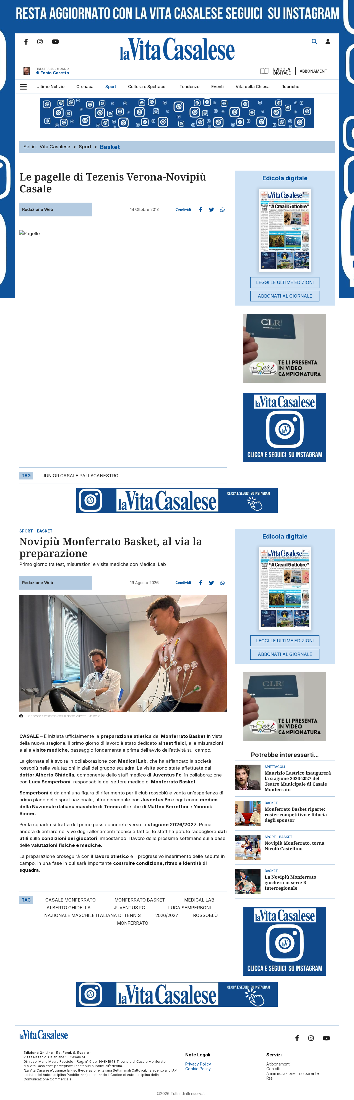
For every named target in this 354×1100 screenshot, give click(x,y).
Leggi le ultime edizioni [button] (285, 282)
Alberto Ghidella (68, 907)
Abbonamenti (314, 71)
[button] (328, 43)
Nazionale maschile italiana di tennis (92, 915)
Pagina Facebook (26, 42)
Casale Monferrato (70, 900)
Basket (110, 146)
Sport (85, 146)
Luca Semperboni (189, 907)
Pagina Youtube (55, 42)
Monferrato (132, 923)
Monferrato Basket (139, 900)
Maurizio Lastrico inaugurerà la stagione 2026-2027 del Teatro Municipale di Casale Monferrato (298, 781)
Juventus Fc (129, 907)
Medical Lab (199, 900)
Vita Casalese (55, 146)
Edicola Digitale (282, 71)
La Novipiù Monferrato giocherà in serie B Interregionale (290, 882)
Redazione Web (37, 209)
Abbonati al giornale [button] (285, 296)
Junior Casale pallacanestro (80, 475)
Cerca (314, 42)
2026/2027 (166, 915)
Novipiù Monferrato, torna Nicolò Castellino (294, 846)
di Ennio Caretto (52, 72)
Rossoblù (205, 915)
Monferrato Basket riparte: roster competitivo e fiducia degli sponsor (296, 814)
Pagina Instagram (40, 42)
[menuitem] (50, 87)
